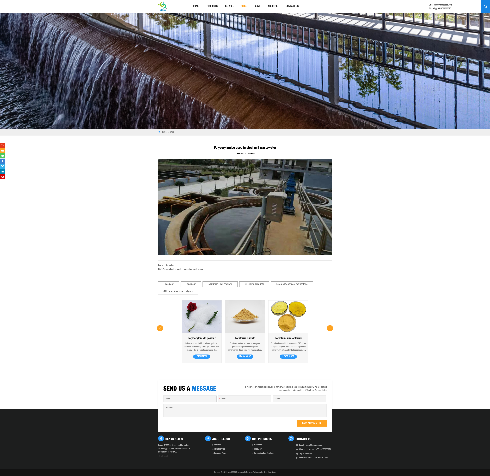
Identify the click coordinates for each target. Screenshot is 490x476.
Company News (220, 453)
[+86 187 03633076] (2, 145)
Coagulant (191, 284)
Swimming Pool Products (220, 284)
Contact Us (292, 6)
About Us (273, 6)
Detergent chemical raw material (292, 284)
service (229, 6)
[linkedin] (165, 456)
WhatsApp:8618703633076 (440, 9)
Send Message (309, 423)
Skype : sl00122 (305, 454)
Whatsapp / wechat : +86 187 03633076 (315, 450)
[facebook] (159, 456)
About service (219, 449)
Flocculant (168, 284)
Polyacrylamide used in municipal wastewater (183, 269)
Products (212, 6)
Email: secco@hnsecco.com (440, 5)
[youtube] (167, 456)
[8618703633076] (2, 155)
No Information (168, 265)
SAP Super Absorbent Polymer (178, 291)
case (244, 6)
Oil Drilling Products (254, 284)
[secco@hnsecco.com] (2, 150)
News (257, 6)
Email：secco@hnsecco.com (310, 445)
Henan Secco (272, 472)
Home (196, 6)
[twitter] (162, 456)
